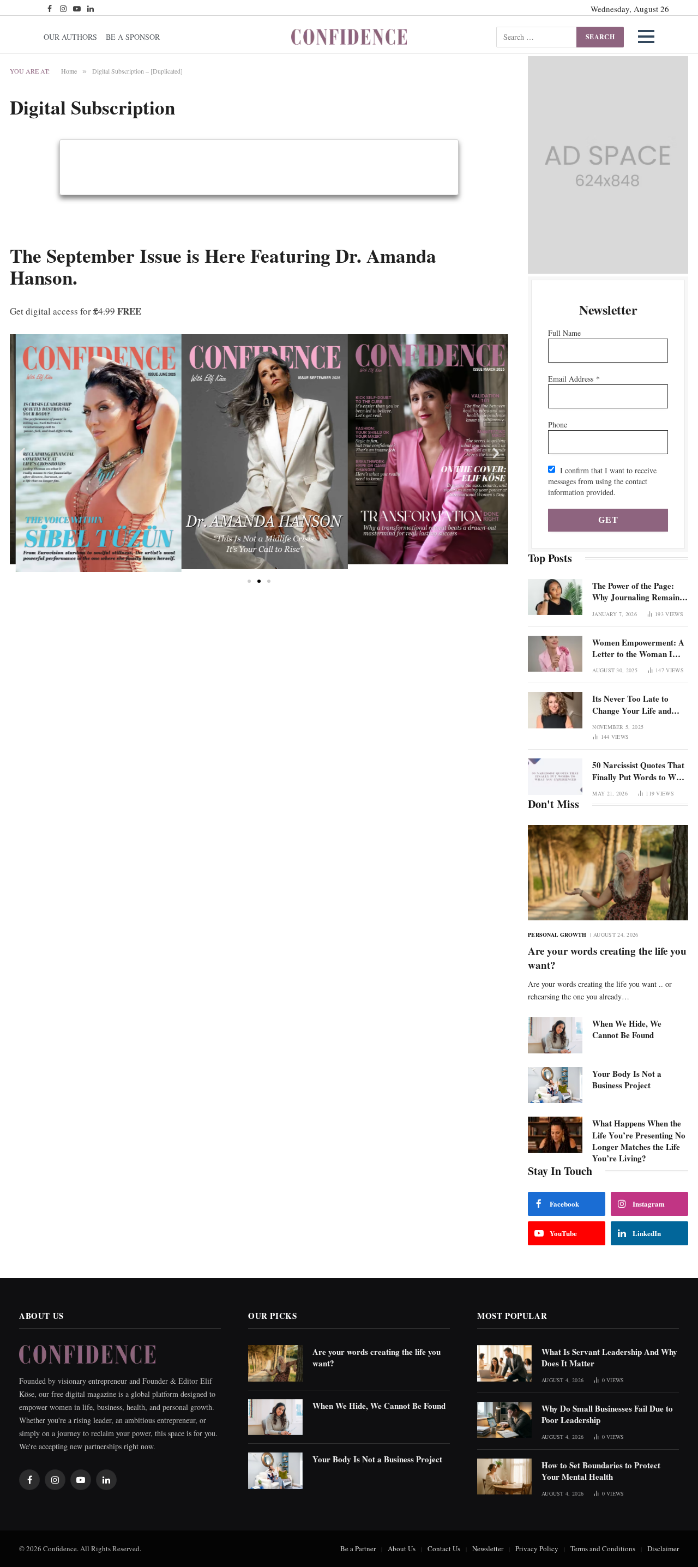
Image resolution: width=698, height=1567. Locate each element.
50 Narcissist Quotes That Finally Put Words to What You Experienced (640, 771)
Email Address (574, 378)
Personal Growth (557, 934)
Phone (557, 424)
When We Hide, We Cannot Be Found (626, 1029)
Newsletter (487, 1548)
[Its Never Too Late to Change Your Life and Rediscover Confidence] (555, 710)
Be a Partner (358, 1548)
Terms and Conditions (602, 1548)
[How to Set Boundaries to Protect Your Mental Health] (504, 1476)
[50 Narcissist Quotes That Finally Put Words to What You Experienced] (555, 776)
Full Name (564, 333)
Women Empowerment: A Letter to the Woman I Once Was (638, 648)
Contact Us (444, 1548)
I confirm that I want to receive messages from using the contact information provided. (602, 481)
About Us (402, 1548)
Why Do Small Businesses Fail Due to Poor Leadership (607, 1414)
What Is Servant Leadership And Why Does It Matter (609, 1357)
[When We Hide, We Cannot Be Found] (555, 1035)
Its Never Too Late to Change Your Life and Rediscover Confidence (632, 704)
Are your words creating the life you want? (607, 958)
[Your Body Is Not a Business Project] (555, 1085)
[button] (646, 36)
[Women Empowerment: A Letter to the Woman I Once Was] (555, 654)
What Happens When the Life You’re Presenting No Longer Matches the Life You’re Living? (638, 1141)
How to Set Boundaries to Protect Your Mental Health (600, 1471)
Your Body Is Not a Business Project (626, 1079)
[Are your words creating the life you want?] (608, 872)
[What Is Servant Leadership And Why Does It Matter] (504, 1363)
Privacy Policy (536, 1548)
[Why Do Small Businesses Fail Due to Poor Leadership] (504, 1420)
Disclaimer (663, 1548)
